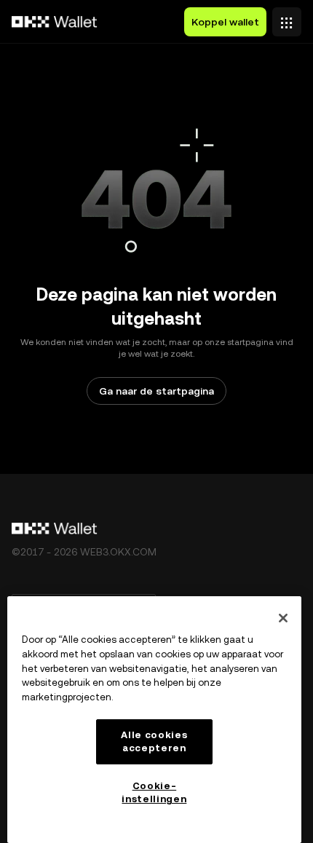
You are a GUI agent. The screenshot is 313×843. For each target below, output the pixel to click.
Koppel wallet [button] (225, 22)
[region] (154, 719)
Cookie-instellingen (154, 792)
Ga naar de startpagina (156, 391)
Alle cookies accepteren (154, 741)
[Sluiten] (283, 618)
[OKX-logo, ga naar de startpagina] (55, 22)
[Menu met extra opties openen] (286, 18)
